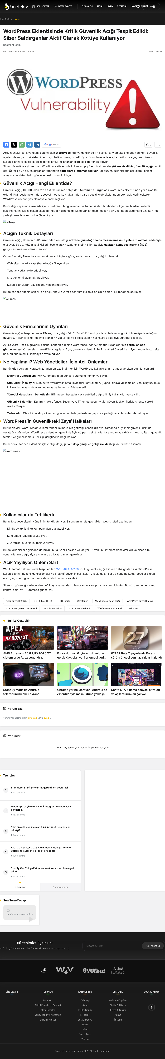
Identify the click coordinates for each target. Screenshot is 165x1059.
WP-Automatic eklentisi (109, 608)
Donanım (47, 1000)
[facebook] (6, 145)
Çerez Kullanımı (118, 1010)
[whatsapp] (22, 145)
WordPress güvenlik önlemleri (21, 608)
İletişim (118, 1020)
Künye (118, 1015)
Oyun (110, 6)
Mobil (100, 6)
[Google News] (51, 145)
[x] (14, 145)
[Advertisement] (124, 793)
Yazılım (16, 19)
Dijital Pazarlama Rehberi (48, 1005)
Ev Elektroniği (85, 1010)
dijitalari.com (74, 1051)
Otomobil (122, 6)
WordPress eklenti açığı (107, 601)
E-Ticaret (85, 1015)
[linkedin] (37, 145)
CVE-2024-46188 (67, 569)
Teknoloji (87, 6)
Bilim (85, 1029)
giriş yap (32, 717)
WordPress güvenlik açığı (140, 601)
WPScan (133, 608)
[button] (148, 145)
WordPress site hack (79, 608)
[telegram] (29, 145)
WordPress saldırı (53, 608)
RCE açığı (65, 601)
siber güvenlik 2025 (16, 601)
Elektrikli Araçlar (48, 1020)
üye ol (47, 717)
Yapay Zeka (85, 1034)
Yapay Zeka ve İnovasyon (48, 1015)
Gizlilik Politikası (118, 1005)
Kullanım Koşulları (118, 1000)
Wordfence (82, 601)
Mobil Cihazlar (48, 1010)
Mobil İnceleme (139, 6)
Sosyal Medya (85, 1020)
